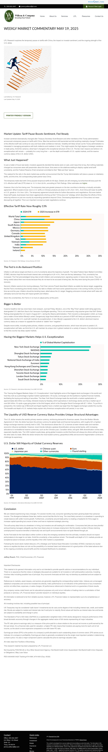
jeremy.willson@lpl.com (29, 6)
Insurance (33, 746)
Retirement (33, 738)
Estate (32, 743)
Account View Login (94, 6)
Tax (31, 748)
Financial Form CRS (54, 736)
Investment (33, 740)
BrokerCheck (83, 740)
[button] (42, 16)
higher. (84, 183)
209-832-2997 (11, 6)
